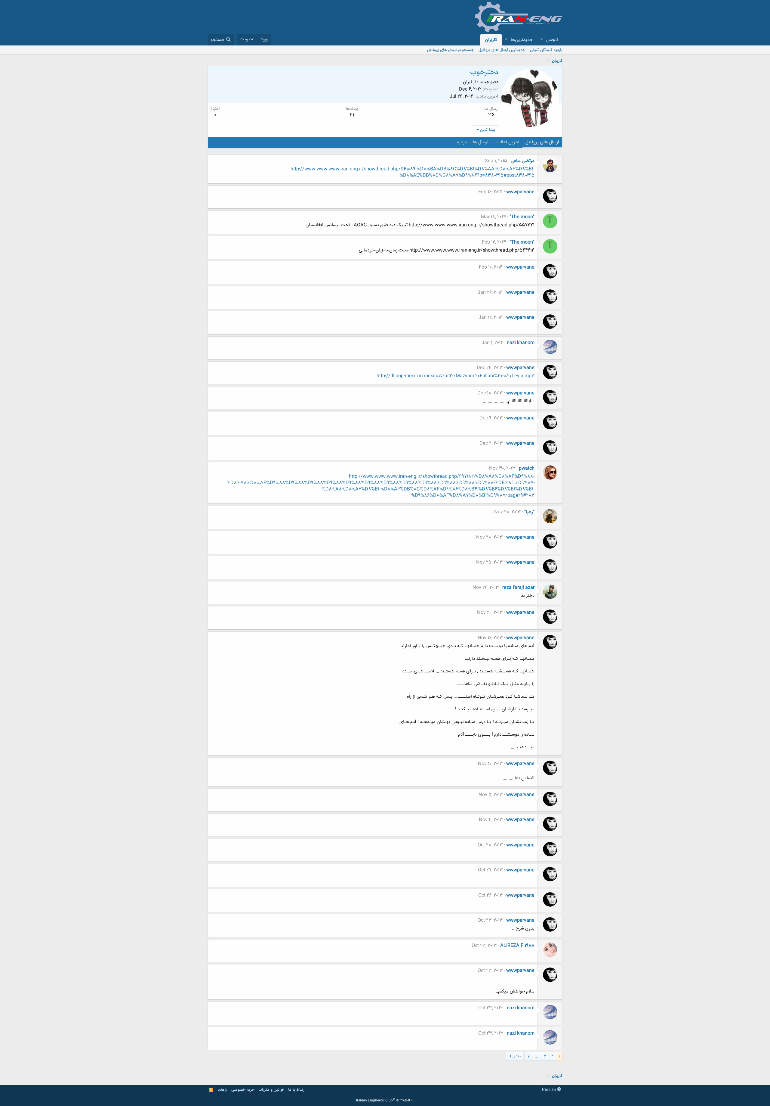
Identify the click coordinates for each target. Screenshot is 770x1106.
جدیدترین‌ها (522, 40)
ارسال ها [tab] (480, 142)
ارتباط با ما (296, 1089)
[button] (541, 39)
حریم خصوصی (242, 1089)
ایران (467, 82)
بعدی (517, 1056)
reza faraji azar (518, 587)
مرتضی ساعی (522, 161)
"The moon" (522, 217)
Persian (549, 1089)
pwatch (526, 468)
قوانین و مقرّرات (271, 1089)
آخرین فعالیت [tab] (506, 142)
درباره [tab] (462, 142)
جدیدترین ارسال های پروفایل (502, 50)
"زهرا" (529, 512)
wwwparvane (520, 192)
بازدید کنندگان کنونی (546, 50)
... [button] (536, 1056)
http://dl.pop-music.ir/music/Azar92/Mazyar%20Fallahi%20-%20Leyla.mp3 (455, 376)
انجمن (552, 40)
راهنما (222, 1089)
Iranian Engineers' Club (385, 1100)
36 (491, 115)
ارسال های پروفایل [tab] (542, 142)
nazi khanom (520, 343)
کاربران (491, 40)
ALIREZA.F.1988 (517, 945)
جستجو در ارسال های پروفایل (450, 50)
